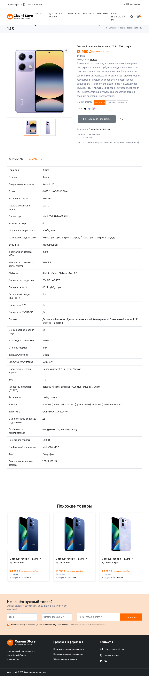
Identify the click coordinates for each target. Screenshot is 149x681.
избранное (133, 4)
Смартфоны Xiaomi (99, 129)
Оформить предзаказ (98, 119)
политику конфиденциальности (62, 625)
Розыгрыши (73, 13)
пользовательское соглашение (90, 625)
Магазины (102, 13)
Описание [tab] (16, 159)
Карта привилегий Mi (118, 16)
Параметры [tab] (35, 159)
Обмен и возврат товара (65, 658)
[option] (31, 127)
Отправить (131, 617)
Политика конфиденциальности (68, 649)
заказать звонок (34, 4)
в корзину (25, 536)
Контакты (88, 13)
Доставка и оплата (55, 15)
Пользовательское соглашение (68, 654)
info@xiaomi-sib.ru (114, 649)
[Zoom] (66, 51)
